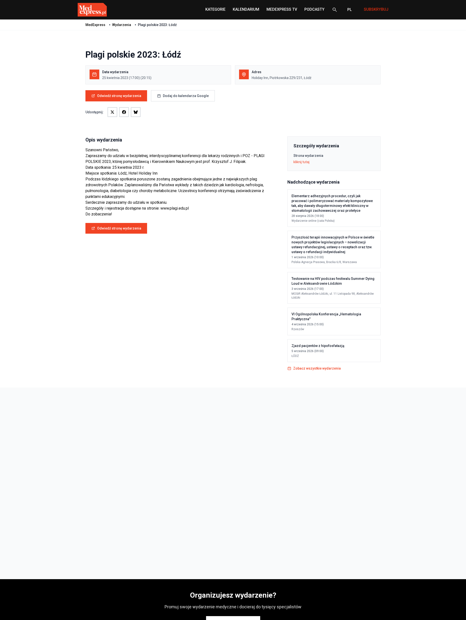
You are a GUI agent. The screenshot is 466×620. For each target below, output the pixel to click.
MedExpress (95, 25)
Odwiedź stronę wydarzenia (119, 96)
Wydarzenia (121, 25)
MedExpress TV (281, 9)
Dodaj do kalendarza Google (186, 96)
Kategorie (215, 9)
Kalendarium (246, 9)
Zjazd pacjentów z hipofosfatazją (317, 346)
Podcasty (314, 9)
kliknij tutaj (301, 162)
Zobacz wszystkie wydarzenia (317, 368)
